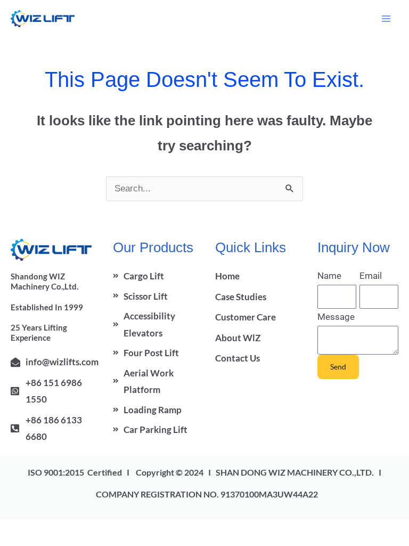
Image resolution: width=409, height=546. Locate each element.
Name (329, 275)
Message (336, 316)
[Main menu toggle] (386, 18)
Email (370, 275)
